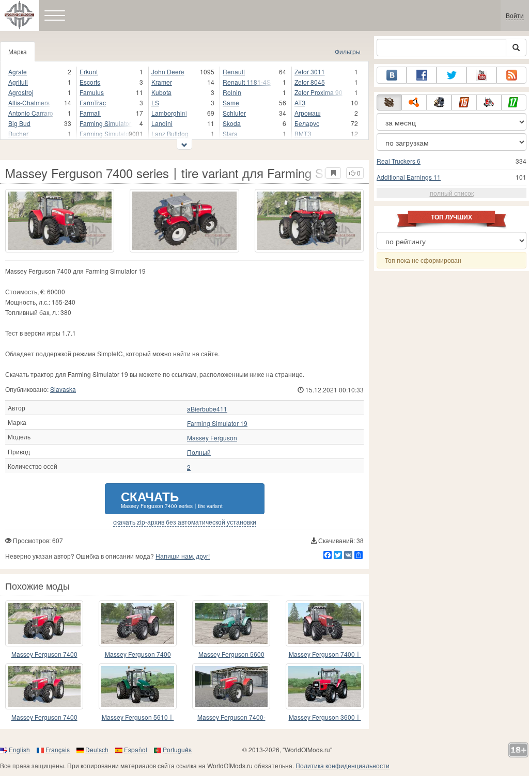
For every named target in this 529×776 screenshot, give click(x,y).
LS (155, 102)
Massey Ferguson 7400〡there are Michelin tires (325, 654)
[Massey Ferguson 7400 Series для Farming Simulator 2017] (44, 623)
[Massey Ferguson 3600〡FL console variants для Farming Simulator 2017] (325, 686)
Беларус (306, 123)
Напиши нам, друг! (182, 555)
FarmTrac (93, 102)
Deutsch (96, 749)
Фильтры (348, 51)
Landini (162, 123)
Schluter (234, 112)
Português (177, 749)
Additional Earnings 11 (409, 176)
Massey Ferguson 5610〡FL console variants (138, 717)
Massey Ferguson (212, 437)
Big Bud (19, 123)
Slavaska (63, 389)
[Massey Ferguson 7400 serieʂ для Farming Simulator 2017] (44, 686)
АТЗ (299, 102)
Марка (17, 51)
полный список (452, 192)
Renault (234, 71)
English (19, 749)
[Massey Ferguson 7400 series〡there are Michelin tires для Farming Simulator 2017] (325, 623)
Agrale (17, 71)
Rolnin (232, 92)
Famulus (92, 92)
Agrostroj (21, 92)
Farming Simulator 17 (106, 123)
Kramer (161, 81)
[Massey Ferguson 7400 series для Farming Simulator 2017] (138, 623)
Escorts (90, 81)
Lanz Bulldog (170, 133)
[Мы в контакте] (392, 75)
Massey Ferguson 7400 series (138, 654)
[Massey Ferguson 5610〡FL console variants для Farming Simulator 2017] (138, 686)
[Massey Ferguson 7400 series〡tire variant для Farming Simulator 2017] (59, 220)
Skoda (232, 123)
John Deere (167, 71)
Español (135, 749)
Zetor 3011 (309, 71)
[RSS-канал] (511, 75)
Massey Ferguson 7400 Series (44, 654)
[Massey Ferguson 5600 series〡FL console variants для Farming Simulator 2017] (231, 623)
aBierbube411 (207, 408)
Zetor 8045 (309, 81)
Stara (230, 133)
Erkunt (89, 71)
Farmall (90, 112)
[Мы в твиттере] (451, 75)
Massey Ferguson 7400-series (231, 717)
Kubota (161, 92)
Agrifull (18, 81)
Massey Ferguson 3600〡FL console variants (325, 717)
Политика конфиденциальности (342, 765)
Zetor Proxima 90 (318, 92)
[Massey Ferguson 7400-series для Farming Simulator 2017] (231, 686)
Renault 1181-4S (247, 81)
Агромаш (307, 112)
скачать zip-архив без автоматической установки (184, 522)
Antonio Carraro (30, 112)
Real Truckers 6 (399, 160)
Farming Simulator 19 (106, 133)
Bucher (18, 133)
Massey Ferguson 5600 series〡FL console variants (231, 654)
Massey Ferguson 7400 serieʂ (44, 717)
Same (231, 102)
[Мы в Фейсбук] (422, 75)
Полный (199, 452)
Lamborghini (169, 112)
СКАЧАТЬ (172, 498)
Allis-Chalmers (29, 102)
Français (57, 749)
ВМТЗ (302, 133)
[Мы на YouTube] (481, 75)
